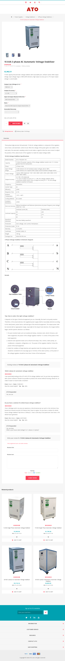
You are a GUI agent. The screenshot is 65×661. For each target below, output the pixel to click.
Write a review (26, 66)
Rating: (32, 470)
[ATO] (11, 17)
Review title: (10, 447)
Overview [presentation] (6, 138)
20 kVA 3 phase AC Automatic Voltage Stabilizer (17, 579)
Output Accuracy (9, 90)
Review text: (10, 454)
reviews (18, 66)
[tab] (32, 138)
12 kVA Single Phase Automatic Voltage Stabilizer (16, 528)
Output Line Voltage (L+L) (12, 84)
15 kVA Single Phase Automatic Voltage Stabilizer (48, 528)
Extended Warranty (10, 109)
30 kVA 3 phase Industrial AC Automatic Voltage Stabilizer (48, 580)
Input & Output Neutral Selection (14, 96)
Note (6, 103)
